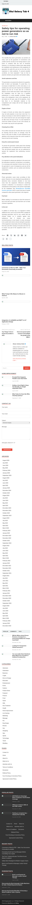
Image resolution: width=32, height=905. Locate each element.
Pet (3, 720)
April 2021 (5, 585)
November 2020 (7, 598)
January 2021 (6, 593)
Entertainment (6, 683)
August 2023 (6, 518)
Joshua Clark (13, 36)
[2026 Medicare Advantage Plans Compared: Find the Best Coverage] (6, 796)
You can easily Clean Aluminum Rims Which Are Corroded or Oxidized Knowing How (21, 655)
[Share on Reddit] (25, 235)
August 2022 (6, 545)
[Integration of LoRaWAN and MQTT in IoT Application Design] (16, 310)
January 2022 (6, 563)
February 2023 (6, 530)
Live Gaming (6, 713)
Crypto (4, 675)
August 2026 (6, 460)
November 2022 (7, 538)
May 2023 (5, 523)
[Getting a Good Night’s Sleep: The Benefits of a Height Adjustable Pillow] (6, 385)
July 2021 (5, 578)
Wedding (5, 743)
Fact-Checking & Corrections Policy (12, 776)
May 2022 (5, 553)
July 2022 (5, 548)
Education (5, 680)
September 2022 (7, 543)
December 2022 (7, 535)
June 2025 (5, 483)
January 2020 (6, 623)
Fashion (5, 688)
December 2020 (7, 595)
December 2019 (7, 625)
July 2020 (5, 608)
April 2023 (5, 525)
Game (4, 700)
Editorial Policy (7, 773)
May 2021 (5, 583)
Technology (5, 25)
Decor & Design (7, 678)
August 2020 (6, 605)
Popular (5, 631)
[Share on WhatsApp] (18, 235)
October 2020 (6, 600)
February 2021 (6, 590)
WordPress (10, 903)
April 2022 (5, 555)
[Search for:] (16, 368)
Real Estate (6, 723)
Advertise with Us (7, 764)
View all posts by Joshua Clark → (19, 359)
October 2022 (6, 540)
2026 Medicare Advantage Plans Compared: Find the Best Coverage (21, 797)
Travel (4, 740)
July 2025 (5, 480)
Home (4, 755)
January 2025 (6, 488)
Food (4, 698)
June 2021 (5, 580)
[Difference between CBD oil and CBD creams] (6, 805)
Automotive (6, 670)
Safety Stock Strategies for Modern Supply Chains (15, 860)
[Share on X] (11, 235)
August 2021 (6, 575)
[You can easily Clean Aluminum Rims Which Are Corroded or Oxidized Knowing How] (6, 654)
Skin (4, 733)
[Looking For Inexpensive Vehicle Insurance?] (6, 646)
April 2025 (5, 485)
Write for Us (6, 761)
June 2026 (5, 465)
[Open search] (28, 20)
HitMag (17, 903)
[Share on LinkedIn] (14, 235)
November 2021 (7, 568)
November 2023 (7, 510)
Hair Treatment (6, 705)
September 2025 (7, 475)
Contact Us (5, 752)
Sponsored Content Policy (9, 779)
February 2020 (6, 620)
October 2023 (6, 513)
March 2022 (6, 558)
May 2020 (5, 613)
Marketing (5, 715)
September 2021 (7, 573)
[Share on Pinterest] (21, 235)
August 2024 (6, 495)
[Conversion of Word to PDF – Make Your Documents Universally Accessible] (16, 257)
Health (4, 708)
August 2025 (6, 478)
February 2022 (6, 560)
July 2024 (5, 498)
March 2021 (6, 588)
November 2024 (7, 490)
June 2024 (5, 500)
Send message (7, 449)
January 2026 (6, 473)
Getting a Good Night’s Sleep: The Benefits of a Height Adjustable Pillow (20, 387)
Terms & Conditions (8, 767)
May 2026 (5, 468)
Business (5, 673)
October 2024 (6, 493)
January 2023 (6, 533)
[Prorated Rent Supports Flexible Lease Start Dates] (6, 377)
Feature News (6, 690)
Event (4, 685)
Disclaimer (5, 770)
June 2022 (5, 550)
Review (5, 725)
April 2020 (5, 615)
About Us (5, 758)
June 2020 (5, 610)
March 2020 (6, 618)
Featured (5, 693)
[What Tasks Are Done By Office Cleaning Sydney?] (6, 394)
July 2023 (5, 520)
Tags (20, 631)
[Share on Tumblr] (3, 239)
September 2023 (7, 515)
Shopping (5, 730)
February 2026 (6, 470)
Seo (4, 728)
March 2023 (6, 528)
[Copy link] (10, 239)
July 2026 (5, 463)
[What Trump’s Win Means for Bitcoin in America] (16, 283)
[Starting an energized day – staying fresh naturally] (6, 813)
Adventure (5, 668)
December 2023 (7, 508)
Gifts (4, 703)
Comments (13, 631)
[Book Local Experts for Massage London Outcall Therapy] (6, 874)
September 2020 (7, 603)
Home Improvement (8, 710)
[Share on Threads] (6, 239)
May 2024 (5, 503)
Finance (5, 695)
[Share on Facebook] (7, 235)
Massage (5, 718)
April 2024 (5, 505)
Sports (4, 735)
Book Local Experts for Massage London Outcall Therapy (19, 876)
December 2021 (7, 565)
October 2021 (6, 570)
